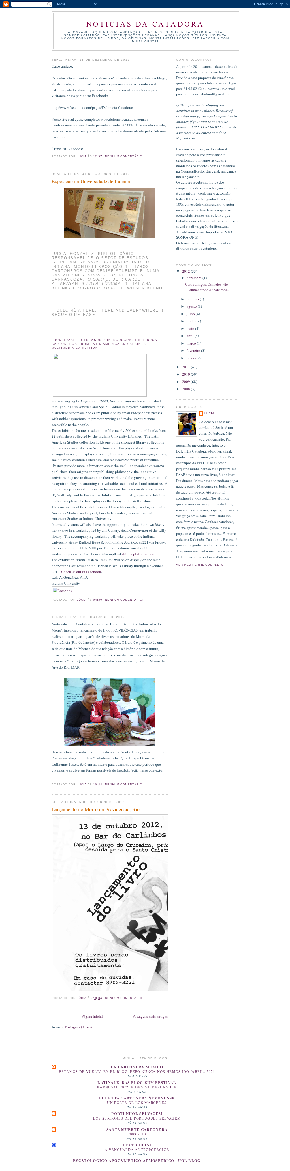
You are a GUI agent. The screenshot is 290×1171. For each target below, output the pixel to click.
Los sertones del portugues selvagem (137, 1118)
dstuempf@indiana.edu (140, 553)
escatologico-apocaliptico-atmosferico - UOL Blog (137, 1160)
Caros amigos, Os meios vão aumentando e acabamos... (207, 287)
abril (191, 335)
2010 (186, 374)
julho (191, 313)
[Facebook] (63, 590)
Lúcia (209, 413)
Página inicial (92, 1016)
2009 (186, 381)
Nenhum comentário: (124, 156)
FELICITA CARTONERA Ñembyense (137, 1098)
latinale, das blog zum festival (136, 1082)
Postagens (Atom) (78, 1027)
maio (191, 328)
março (192, 343)
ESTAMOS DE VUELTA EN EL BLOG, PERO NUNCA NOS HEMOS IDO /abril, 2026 (137, 1071)
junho (192, 321)
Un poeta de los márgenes (137, 1102)
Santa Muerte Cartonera (137, 1129)
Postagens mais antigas (150, 1016)
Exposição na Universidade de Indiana (91, 181)
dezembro (194, 277)
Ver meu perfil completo (200, 564)
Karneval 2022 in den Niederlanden (137, 1087)
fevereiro (194, 350)
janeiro (192, 357)
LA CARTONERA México (137, 1066)
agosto (192, 306)
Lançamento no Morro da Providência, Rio (96, 809)
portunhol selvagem (136, 1113)
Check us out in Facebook (81, 571)
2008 (186, 388)
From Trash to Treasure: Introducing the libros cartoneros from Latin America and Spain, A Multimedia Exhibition (104, 343)
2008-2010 (137, 1134)
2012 (186, 271)
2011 (186, 366)
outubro (193, 299)
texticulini (137, 1145)
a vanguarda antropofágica (137, 1149)
